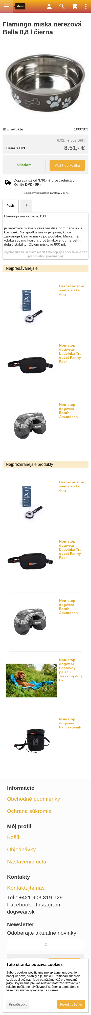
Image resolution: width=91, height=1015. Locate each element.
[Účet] (49, 6)
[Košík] (74, 6)
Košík (14, 837)
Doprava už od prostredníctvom (46, 182)
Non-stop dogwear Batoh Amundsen (68, 410)
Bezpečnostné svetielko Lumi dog (71, 290)
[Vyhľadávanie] (62, 6)
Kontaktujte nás (26, 888)
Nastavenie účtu (26, 861)
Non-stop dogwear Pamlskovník (70, 723)
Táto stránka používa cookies (34, 964)
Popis (11, 205)
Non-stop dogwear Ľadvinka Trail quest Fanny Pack (71, 353)
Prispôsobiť (18, 1004)
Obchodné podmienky (33, 799)
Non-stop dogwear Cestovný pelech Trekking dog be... (70, 670)
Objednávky (21, 849)
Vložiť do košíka (67, 165)
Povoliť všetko (71, 1004)
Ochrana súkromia (29, 811)
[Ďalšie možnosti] (86, 6)
